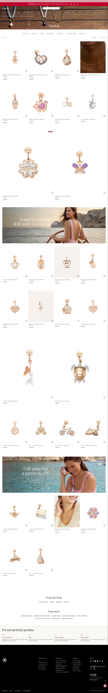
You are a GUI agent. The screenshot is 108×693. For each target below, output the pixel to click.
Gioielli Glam (59, 602)
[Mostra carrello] (105, 8)
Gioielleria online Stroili (7, 16)
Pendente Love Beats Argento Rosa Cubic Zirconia (12, 75)
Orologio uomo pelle (26, 615)
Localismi (51, 602)
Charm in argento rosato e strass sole (11, 445)
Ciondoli (16, 16)
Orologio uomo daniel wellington (41, 615)
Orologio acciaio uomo (67, 618)
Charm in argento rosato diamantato (89, 445)
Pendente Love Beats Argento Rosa (62, 74)
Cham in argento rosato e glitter (10, 573)
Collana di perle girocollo (69, 615)
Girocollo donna (55, 618)
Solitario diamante (82, 615)
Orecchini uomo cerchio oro (42, 618)
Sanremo (66, 602)
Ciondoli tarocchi (43, 602)
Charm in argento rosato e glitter (88, 119)
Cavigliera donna (56, 615)
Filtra (102, 37)
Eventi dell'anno (76, 667)
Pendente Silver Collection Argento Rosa (90, 74)
